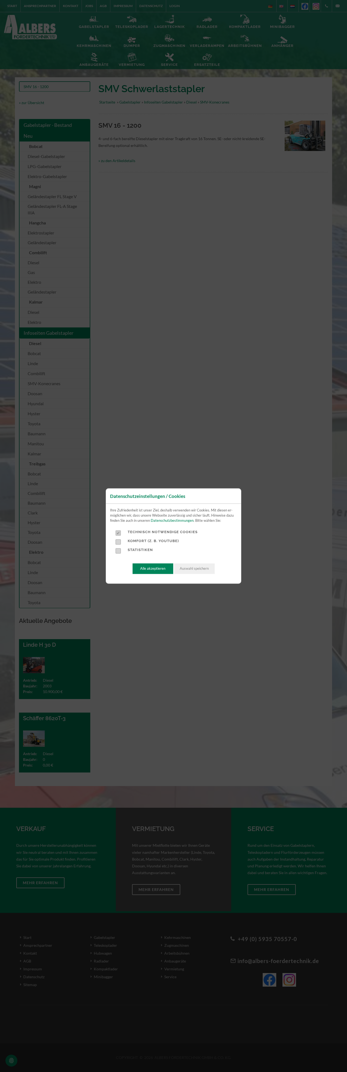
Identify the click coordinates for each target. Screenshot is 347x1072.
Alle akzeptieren (152, 568)
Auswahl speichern (194, 568)
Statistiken (140, 550)
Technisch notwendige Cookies (163, 532)
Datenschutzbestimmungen (172, 520)
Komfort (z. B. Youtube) (153, 541)
